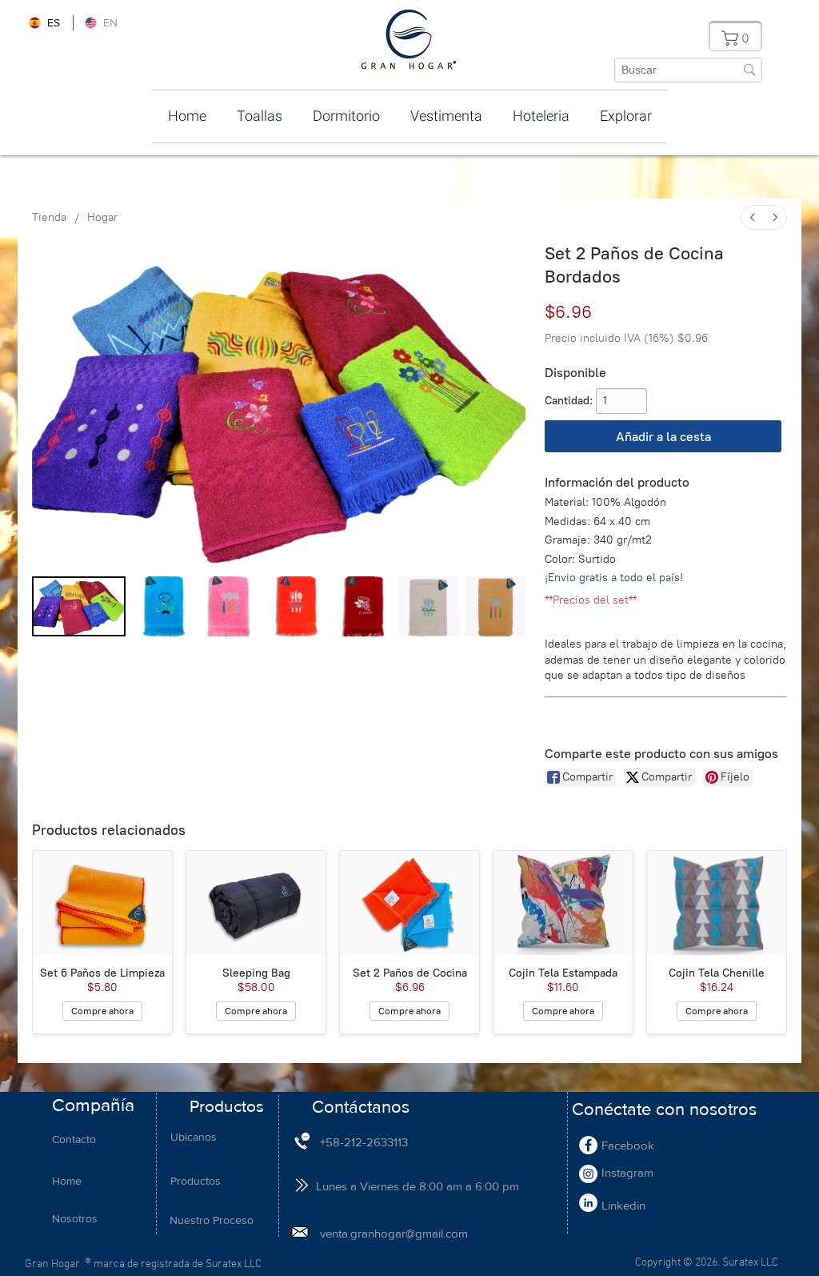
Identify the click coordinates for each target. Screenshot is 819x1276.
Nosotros (75, 1218)
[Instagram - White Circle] (588, 1174)
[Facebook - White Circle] (588, 1145)
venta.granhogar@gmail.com (394, 1233)
